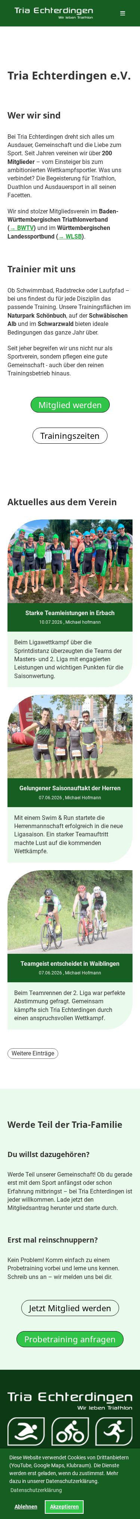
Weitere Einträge (33, 1053)
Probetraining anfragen (70, 1339)
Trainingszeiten (70, 435)
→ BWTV (22, 227)
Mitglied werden (70, 404)
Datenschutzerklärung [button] (36, 1490)
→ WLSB (70, 236)
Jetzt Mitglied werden (70, 1307)
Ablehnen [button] (26, 1507)
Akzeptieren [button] (64, 1507)
